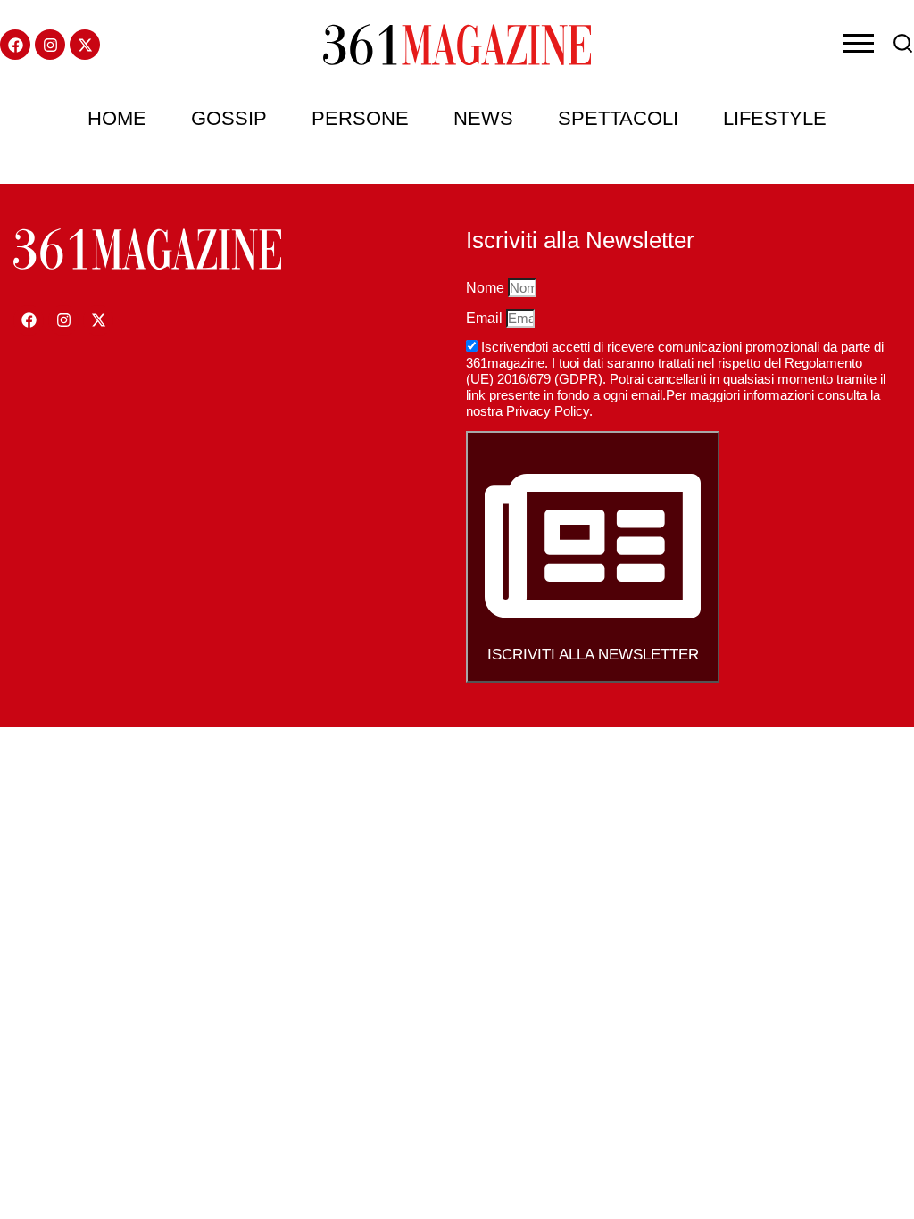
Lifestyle (775, 118)
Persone (360, 118)
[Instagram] (50, 44)
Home (116, 118)
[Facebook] (15, 44)
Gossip (229, 118)
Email (486, 318)
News (483, 118)
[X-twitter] (85, 44)
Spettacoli (618, 118)
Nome (487, 287)
